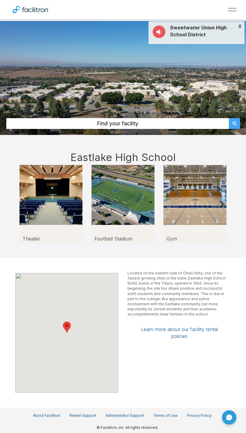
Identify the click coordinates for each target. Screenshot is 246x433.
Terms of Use (165, 415)
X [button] (240, 26)
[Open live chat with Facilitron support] (229, 417)
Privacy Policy (199, 415)
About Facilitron (46, 415)
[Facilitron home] (31, 9)
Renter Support (83, 415)
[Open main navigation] (232, 9)
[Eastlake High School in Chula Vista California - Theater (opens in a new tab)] (51, 194)
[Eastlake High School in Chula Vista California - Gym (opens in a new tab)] (195, 194)
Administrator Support (125, 415)
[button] (22, 203)
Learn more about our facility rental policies (179, 332)
